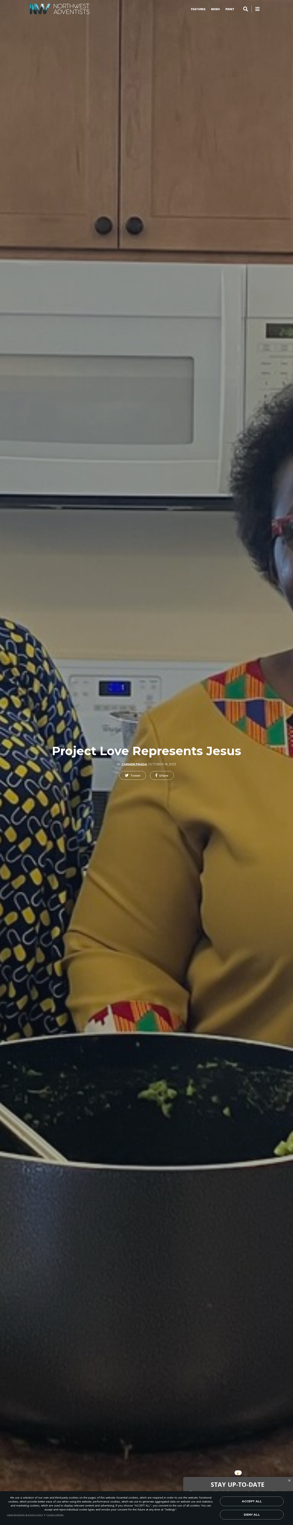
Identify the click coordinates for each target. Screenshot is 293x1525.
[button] (132, 775)
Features (198, 9)
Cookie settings (55, 1514)
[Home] (59, 9)
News (215, 9)
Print (229, 9)
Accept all (252, 1501)
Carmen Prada (134, 764)
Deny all (252, 1514)
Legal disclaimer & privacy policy (25, 1514)
